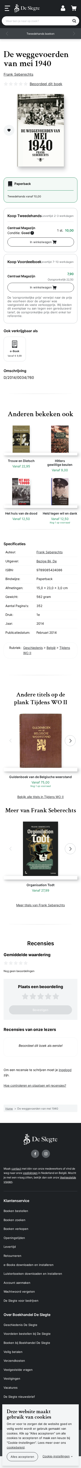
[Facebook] (35, 1153)
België (51, 648)
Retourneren (12, 1256)
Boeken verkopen (16, 1229)
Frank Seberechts (18, 74)
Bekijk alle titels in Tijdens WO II (40, 797)
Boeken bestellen (16, 1211)
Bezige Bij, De (46, 561)
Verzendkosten (14, 1360)
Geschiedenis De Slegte (20, 1325)
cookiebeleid (16, 1447)
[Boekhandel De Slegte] (27, 8)
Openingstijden (14, 1238)
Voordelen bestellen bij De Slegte (27, 1333)
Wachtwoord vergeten (19, 1291)
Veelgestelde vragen (18, 1369)
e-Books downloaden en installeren (29, 1265)
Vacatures (11, 1387)
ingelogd (65, 1070)
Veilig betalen (13, 1352)
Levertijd (10, 1246)
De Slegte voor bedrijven (21, 1300)
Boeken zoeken (14, 1220)
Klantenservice (16, 1200)
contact (16, 1168)
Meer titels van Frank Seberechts (40, 905)
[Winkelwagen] (73, 8)
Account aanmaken (17, 1282)
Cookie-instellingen (56, 1456)
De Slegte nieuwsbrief (19, 1396)
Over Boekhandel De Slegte (27, 1314)
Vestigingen (12, 1378)
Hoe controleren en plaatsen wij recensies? (35, 1085)
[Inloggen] (63, 8)
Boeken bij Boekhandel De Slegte (27, 1343)
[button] (7, 33)
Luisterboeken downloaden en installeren (33, 1273)
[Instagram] (45, 1153)
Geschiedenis (33, 648)
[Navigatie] (7, 8)
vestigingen (30, 1173)
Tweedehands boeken (40, 33)
